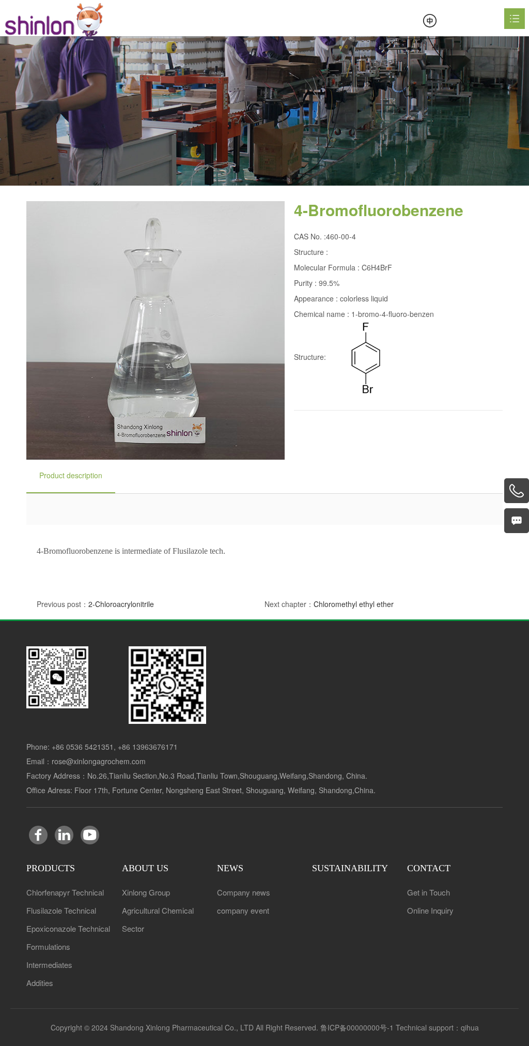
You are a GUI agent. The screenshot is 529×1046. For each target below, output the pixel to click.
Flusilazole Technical (61, 910)
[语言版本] (430, 20)
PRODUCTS (50, 868)
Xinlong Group (146, 892)
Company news (243, 892)
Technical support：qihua (437, 1027)
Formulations (48, 946)
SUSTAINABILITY (350, 868)
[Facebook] (38, 835)
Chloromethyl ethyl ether (354, 604)
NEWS (230, 868)
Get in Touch (428, 892)
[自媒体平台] (57, 677)
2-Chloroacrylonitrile (121, 604)
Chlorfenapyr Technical (65, 892)
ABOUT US (145, 868)
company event (243, 910)
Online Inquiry (430, 910)
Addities (39, 982)
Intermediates (49, 964)
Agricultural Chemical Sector (158, 919)
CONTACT (428, 868)
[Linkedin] (64, 835)
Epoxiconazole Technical (68, 928)
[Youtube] (90, 835)
